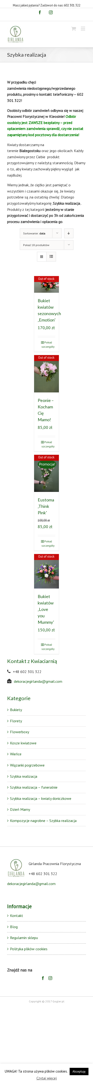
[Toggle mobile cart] (73, 28)
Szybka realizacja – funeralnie (33, 787)
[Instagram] (50, 978)
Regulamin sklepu (24, 937)
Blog (14, 926)
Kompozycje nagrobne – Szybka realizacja (43, 820)
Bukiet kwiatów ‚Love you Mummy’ (46, 609)
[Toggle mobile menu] (83, 28)
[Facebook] (43, 978)
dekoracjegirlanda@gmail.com (38, 681)
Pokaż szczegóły (48, 344)
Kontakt (16, 915)
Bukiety (16, 709)
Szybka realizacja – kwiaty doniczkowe (40, 798)
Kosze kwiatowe (23, 743)
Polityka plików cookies (28, 948)
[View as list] (51, 256)
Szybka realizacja (23, 776)
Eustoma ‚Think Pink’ (46, 506)
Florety (16, 720)
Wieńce (15, 754)
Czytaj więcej (46, 1078)
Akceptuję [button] (79, 1071)
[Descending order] (68, 233)
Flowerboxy (19, 731)
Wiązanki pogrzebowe (27, 765)
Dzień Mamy (20, 809)
